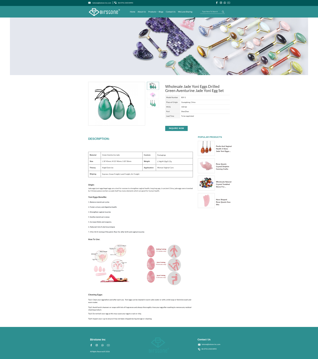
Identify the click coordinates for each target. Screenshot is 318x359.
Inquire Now (176, 128)
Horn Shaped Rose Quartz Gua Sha (223, 202)
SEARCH (222, 11)
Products (152, 11)
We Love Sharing (185, 11)
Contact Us (171, 11)
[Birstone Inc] (104, 12)
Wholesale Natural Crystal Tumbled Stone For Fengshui (223, 184)
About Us (142, 11)
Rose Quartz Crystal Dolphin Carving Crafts (222, 166)
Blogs (161, 11)
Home (132, 11)
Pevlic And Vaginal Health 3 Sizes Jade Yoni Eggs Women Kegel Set (224, 148)
